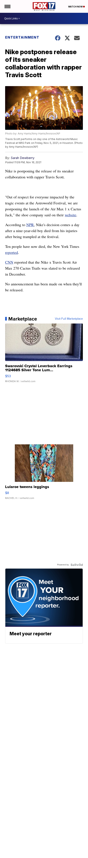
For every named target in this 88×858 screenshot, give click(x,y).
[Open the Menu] (7, 6)
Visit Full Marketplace (69, 318)
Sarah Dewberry (22, 158)
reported (11, 252)
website (70, 214)
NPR (30, 224)
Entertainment (22, 37)
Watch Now (75, 6)
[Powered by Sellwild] (76, 564)
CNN (9, 262)
